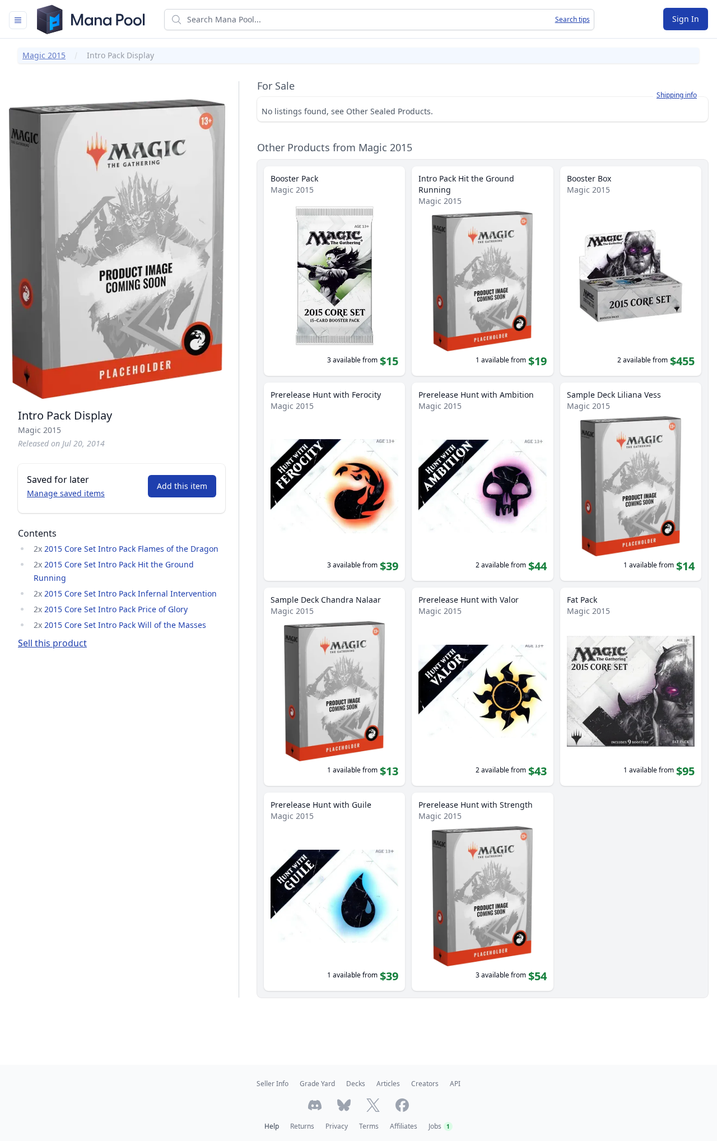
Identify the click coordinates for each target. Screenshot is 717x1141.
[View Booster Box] (630, 271)
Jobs (439, 1126)
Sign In (685, 18)
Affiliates (403, 1126)
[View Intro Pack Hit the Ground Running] (482, 271)
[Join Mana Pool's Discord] (315, 1105)
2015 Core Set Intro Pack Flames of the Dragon (131, 548)
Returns (302, 1126)
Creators (425, 1083)
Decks (355, 1083)
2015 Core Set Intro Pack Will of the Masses (125, 625)
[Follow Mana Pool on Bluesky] (344, 1105)
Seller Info (272, 1083)
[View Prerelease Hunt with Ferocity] (334, 482)
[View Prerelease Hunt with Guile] (334, 892)
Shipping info (677, 95)
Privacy (336, 1126)
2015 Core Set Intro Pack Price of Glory (116, 609)
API (455, 1083)
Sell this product (52, 643)
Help (271, 1126)
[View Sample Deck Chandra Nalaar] (334, 687)
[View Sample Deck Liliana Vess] (630, 482)
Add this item (182, 486)
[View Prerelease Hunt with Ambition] (482, 482)
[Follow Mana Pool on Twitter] (373, 1105)
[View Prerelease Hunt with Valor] (482, 687)
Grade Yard (317, 1083)
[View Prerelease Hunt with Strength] (482, 892)
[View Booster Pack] (334, 271)
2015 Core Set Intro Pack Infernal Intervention (130, 593)
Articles (388, 1083)
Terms (369, 1126)
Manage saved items (66, 493)
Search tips (572, 19)
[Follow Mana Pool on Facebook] (402, 1105)
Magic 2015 (44, 55)
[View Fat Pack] (630, 687)
